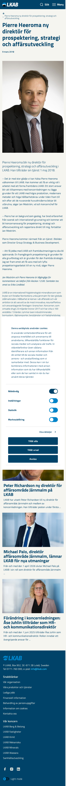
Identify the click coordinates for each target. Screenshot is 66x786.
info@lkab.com (39, 669)
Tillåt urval (33, 450)
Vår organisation (11, 682)
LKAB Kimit (9, 737)
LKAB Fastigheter (12, 731)
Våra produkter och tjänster (17, 687)
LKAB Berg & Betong (14, 726)
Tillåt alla (33, 441)
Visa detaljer (45, 432)
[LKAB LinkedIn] (18, 769)
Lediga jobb (9, 692)
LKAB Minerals (10, 747)
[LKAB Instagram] (12, 769)
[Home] (3, 13)
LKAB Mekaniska (12, 742)
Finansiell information (14, 698)
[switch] (53, 400)
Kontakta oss (10, 713)
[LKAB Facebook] (5, 769)
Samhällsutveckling (13, 758)
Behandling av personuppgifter (19, 703)
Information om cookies (15, 708)
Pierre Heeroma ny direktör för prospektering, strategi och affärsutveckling (30, 17)
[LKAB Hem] (10, 4)
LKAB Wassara (10, 753)
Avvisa (33, 459)
